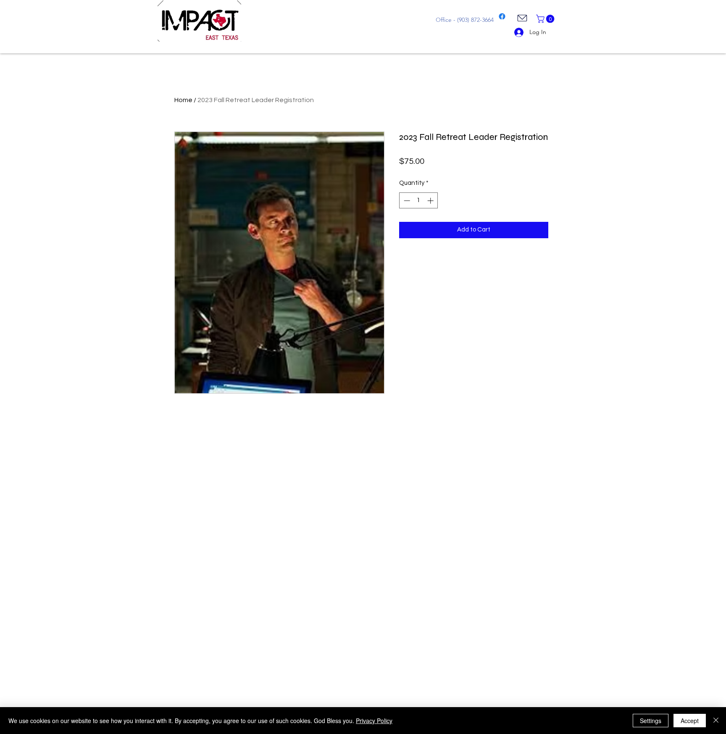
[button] (546, 19)
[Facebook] (502, 16)
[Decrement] (406, 200)
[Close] (716, 720)
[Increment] (431, 200)
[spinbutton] (419, 200)
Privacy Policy (374, 720)
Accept (690, 720)
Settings (650, 720)
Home (183, 100)
